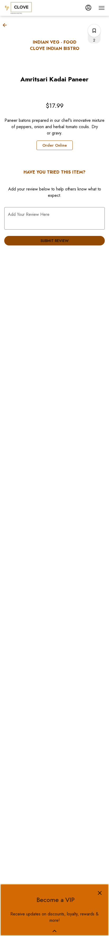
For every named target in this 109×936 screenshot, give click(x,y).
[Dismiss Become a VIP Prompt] (99, 893)
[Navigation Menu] (101, 7)
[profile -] (88, 7)
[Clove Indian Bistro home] (28, 8)
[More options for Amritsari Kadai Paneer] (94, 30)
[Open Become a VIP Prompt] (54, 931)
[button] (6, 25)
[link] (55, 145)
